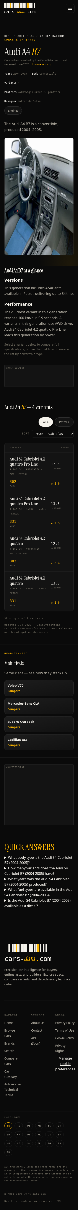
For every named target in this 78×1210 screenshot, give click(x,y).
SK (59, 1134)
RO (18, 1125)
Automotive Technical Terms (12, 1089)
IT (59, 1125)
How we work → (41, 64)
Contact (36, 1030)
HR (18, 1134)
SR (8, 1134)
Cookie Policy (64, 1038)
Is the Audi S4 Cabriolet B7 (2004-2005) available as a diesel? (37, 903)
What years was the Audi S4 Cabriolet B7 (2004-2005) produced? (36, 882)
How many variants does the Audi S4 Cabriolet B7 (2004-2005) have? (36, 871)
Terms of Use (64, 1030)
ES (49, 1125)
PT (29, 1134)
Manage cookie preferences (65, 1063)
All (45, 422)
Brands (9, 1043)
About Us (37, 1023)
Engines (13, 111)
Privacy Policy (65, 1023)
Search (9, 1051)
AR (8, 1152)
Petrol (64, 422)
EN (8, 1125)
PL (39, 1134)
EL (39, 1143)
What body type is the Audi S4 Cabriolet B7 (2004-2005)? (38, 860)
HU (8, 1143)
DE (29, 1125)
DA (59, 1143)
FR (39, 1125)
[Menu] (70, 8)
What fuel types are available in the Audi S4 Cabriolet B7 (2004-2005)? (38, 892)
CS (49, 1134)
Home (7, 36)
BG (49, 1143)
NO (18, 1143)
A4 (32, 36)
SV (29, 1143)
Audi (21, 36)
